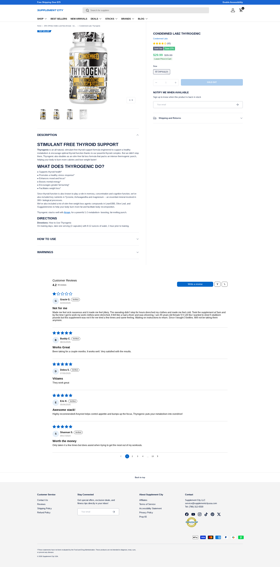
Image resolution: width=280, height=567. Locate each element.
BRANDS (126, 19)
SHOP (40, 19)
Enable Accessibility (233, 2)
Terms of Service (147, 504)
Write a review (195, 284)
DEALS (94, 19)
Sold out (212, 82)
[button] (160, 43)
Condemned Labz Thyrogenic (89, 26)
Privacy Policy (146, 512)
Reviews (41, 504)
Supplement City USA (50, 556)
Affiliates (143, 500)
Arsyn (67, 212)
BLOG (141, 19)
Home (39, 26)
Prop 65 (143, 516)
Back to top (140, 477)
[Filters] (217, 284)
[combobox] (146, 10)
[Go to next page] (158, 456)
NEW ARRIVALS (79, 19)
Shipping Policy (44, 508)
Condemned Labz (160, 39)
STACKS (109, 19)
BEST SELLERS (59, 19)
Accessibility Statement (150, 508)
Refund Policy (43, 512)
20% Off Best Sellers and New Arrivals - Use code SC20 (60, 26)
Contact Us (42, 500)
